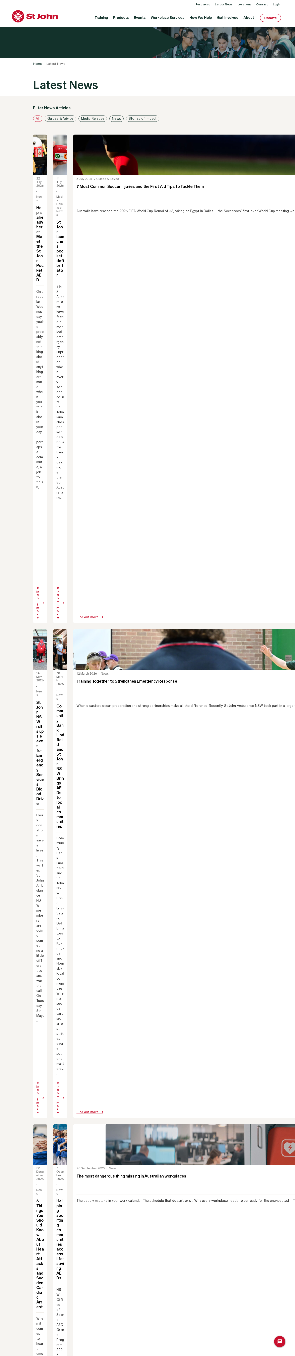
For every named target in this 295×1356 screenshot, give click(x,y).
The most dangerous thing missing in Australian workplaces (131, 1176)
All (38, 119)
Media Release (93, 119)
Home (37, 64)
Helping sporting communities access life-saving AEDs (60, 1239)
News (116, 119)
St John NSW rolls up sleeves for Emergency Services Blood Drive (40, 753)
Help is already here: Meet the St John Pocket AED (40, 243)
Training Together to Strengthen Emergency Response (126, 681)
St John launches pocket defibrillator (60, 249)
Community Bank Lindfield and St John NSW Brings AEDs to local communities (60, 766)
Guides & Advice (60, 119)
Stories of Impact (143, 119)
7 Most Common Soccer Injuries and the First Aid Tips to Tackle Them (140, 186)
